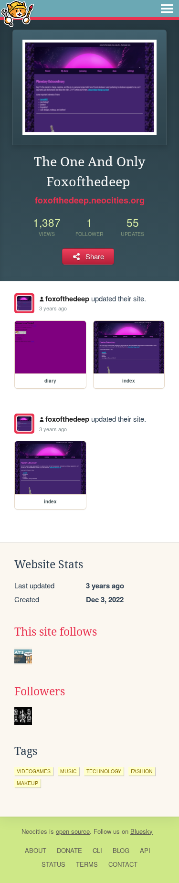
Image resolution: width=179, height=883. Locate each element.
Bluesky (141, 831)
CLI (97, 850)
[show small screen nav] (167, 8)
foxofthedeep (67, 298)
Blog (121, 850)
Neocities (34, 831)
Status (53, 864)
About (35, 850)
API (145, 850)
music (68, 771)
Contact (122, 864)
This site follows (55, 632)
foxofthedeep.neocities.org (90, 200)
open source (73, 831)
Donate (69, 850)
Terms (87, 864)
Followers (39, 691)
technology (103, 771)
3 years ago (53, 308)
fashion (142, 771)
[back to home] (17, 13)
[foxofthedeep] (24, 303)
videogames (34, 771)
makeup (27, 783)
